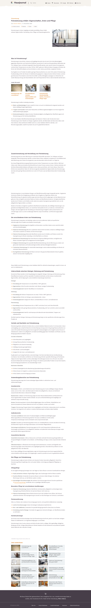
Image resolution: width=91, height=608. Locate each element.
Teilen (30, 26)
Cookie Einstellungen (54, 605)
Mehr (35, 26)
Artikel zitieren (16, 26)
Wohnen (71, 3)
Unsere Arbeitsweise (43, 605)
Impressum (64, 605)
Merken (24, 26)
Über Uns (78, 3)
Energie (64, 3)
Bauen (48, 3)
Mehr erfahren (62, 598)
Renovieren (56, 3)
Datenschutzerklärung (74, 605)
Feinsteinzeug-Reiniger (20, 482)
